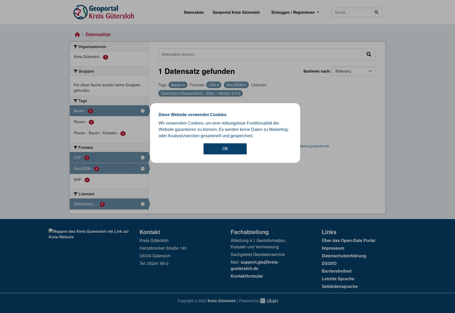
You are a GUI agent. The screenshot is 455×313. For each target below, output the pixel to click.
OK (225, 148)
